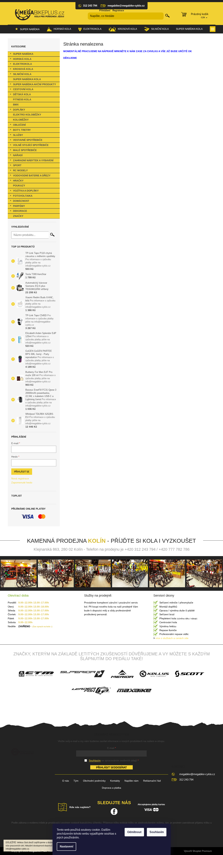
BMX (16, 104)
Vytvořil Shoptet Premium (198, 851)
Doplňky (19, 109)
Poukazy (19, 185)
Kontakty (115, 780)
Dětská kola (22, 94)
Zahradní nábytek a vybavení (33, 160)
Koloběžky (21, 119)
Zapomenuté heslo (21, 482)
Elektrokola (22, 63)
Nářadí (18, 155)
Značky (18, 216)
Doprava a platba (111, 787)
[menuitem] (27, 29)
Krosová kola (23, 69)
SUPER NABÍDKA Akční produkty (34, 84)
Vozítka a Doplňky (26, 190)
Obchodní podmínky (94, 780)
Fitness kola (22, 99)
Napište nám (131, 780)
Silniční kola (22, 74)
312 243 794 (186, 779)
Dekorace (20, 210)
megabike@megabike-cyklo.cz (197, 774)
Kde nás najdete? (80, 807)
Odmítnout (134, 832)
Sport (17, 165)
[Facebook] (114, 811)
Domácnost (21, 200)
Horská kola (22, 59)
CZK (203, 17)
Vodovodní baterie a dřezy (31, 175)
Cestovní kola (23, 89)
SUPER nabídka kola (27, 79)
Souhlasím (156, 832)
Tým (76, 780)
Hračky (18, 180)
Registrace (118, 10)
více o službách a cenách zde (170, 638)
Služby (18, 135)
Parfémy (19, 206)
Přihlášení (104, 10)
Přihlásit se (21, 471)
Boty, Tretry (22, 130)
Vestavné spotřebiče (27, 140)
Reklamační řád (152, 780)
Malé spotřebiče (25, 150)
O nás (65, 780)
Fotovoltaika (22, 195)
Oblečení (19, 124)
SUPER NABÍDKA (23, 53)
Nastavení (66, 846)
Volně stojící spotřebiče (30, 145)
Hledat (167, 15)
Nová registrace (20, 478)
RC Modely (20, 170)
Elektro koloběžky (27, 114)
